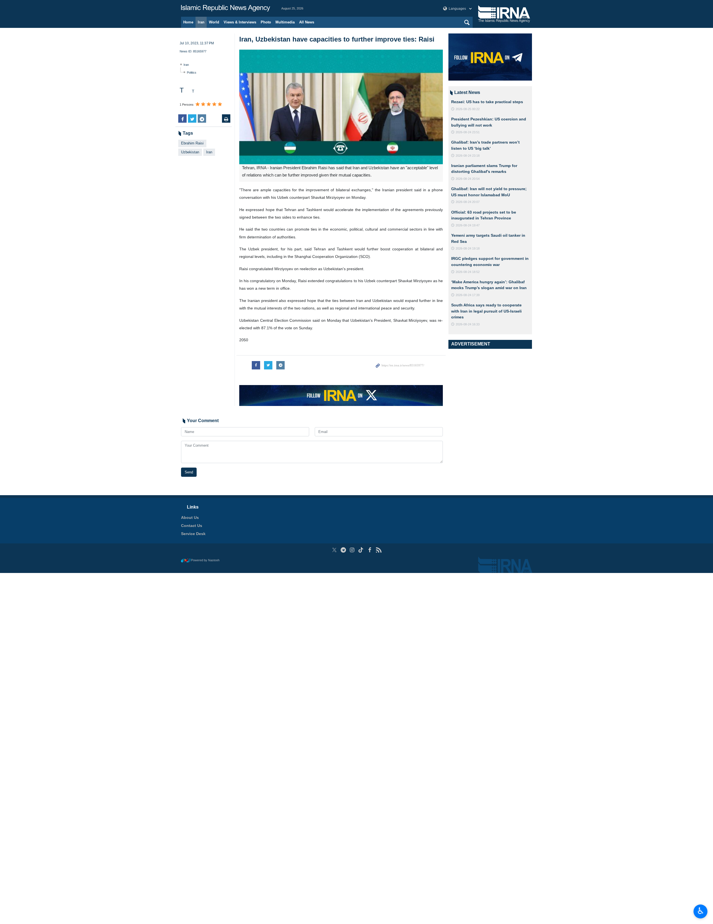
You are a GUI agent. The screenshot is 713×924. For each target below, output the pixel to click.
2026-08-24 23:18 (468, 155)
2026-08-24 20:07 (468, 202)
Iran (201, 22)
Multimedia (285, 22)
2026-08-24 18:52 (468, 272)
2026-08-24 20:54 (468, 178)
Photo (266, 22)
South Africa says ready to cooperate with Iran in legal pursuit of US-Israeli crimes (486, 311)
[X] (334, 550)
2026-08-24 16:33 (468, 324)
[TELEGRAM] (343, 550)
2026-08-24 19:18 (468, 248)
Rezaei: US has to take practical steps (487, 102)
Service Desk (193, 533)
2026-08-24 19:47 (468, 225)
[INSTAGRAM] (352, 550)
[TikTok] (361, 550)
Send (189, 472)
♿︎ (701, 911)
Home (188, 22)
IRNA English (225, 8)
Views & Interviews (240, 22)
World (214, 22)
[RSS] (378, 550)
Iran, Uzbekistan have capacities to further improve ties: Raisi (336, 39)
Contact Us (191, 525)
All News (306, 22)
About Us (190, 517)
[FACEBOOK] (369, 550)
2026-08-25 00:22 (468, 109)
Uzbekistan (190, 152)
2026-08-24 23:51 (468, 132)
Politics (191, 72)
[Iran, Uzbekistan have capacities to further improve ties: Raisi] (341, 107)
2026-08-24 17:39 (468, 295)
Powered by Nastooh (205, 560)
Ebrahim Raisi (192, 143)
